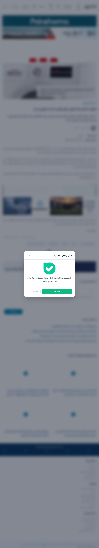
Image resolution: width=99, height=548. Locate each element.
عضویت (57, 291)
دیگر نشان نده (33, 291)
